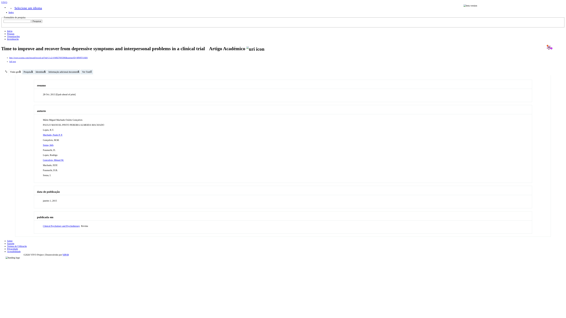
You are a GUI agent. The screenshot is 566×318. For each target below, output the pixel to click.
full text (12, 62)
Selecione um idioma (28, 8)
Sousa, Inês (48, 145)
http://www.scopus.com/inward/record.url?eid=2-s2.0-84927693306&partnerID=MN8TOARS (48, 58)
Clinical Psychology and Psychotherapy (61, 226)
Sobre (10, 241)
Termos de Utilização (17, 246)
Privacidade (12, 249)
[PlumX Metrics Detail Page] (549, 47)
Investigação (13, 39)
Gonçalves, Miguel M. (53, 160)
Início (9, 31)
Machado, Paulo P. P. (52, 135)
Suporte (10, 243)
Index (11, 12)
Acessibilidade (14, 251)
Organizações (13, 36)
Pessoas (10, 34)
